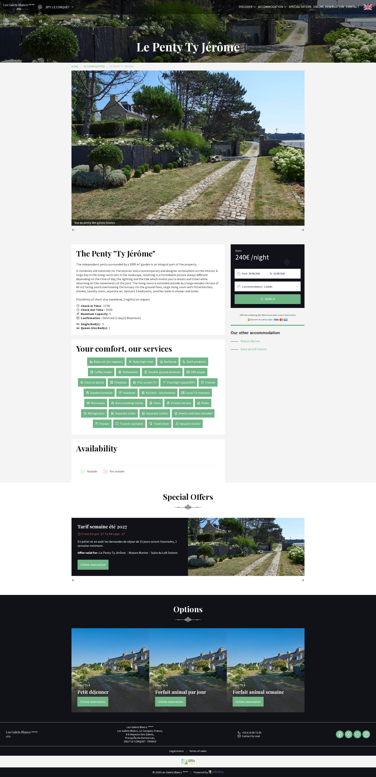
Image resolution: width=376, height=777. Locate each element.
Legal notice (176, 751)
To (271, 273)
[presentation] (73, 230)
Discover (246, 6)
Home (74, 66)
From (245, 273)
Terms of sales (198, 751)
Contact (352, 6)
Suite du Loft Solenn (253, 349)
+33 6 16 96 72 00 (251, 732)
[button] (54, 7)
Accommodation (271, 6)
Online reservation (328, 6)
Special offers (300, 6)
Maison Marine (250, 341)
